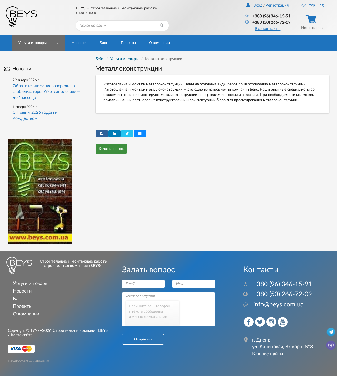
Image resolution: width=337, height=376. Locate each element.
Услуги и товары (32, 43)
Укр (312, 5)
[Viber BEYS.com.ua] (331, 345)
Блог (104, 43)
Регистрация (277, 5)
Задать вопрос (111, 149)
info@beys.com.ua (273, 304)
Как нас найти (267, 354)
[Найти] (162, 25)
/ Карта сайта (20, 335)
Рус (303, 5)
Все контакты (267, 29)
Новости (79, 43)
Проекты (128, 43)
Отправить (143, 339)
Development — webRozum (28, 361)
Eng (321, 5)
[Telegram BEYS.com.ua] (331, 332)
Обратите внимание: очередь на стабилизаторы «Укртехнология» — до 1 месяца (46, 92)
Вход (257, 5)
